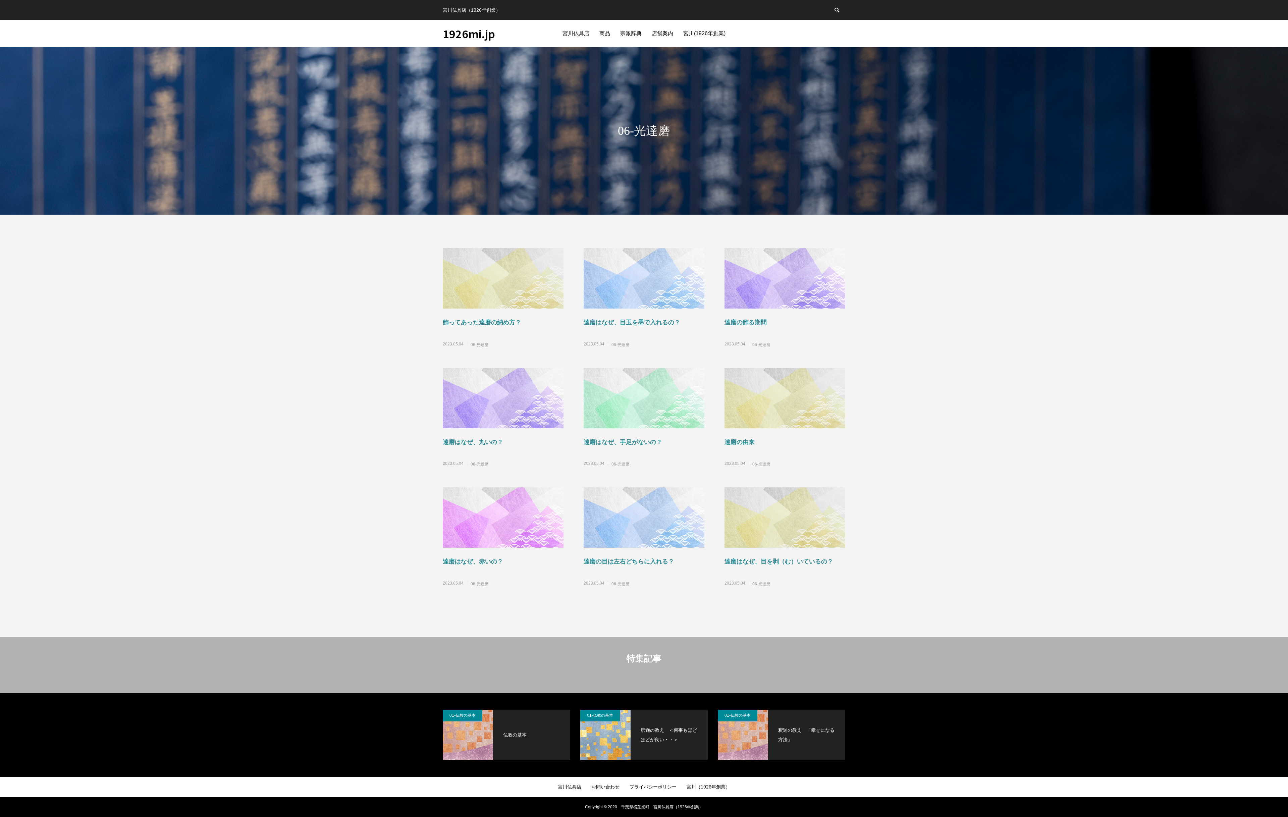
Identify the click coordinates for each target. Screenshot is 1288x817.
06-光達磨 (480, 344)
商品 (604, 33)
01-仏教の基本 (462, 715)
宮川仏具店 (575, 33)
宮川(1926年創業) (704, 33)
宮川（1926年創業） (708, 786)
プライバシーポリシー (653, 786)
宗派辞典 (631, 33)
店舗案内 (662, 33)
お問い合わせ (605, 786)
